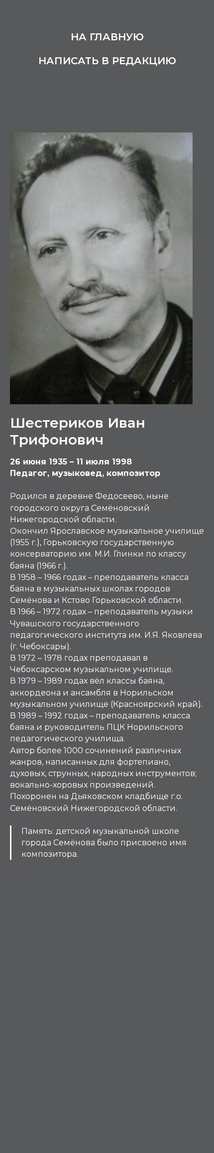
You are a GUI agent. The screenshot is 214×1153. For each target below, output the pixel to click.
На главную (107, 37)
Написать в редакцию (107, 61)
